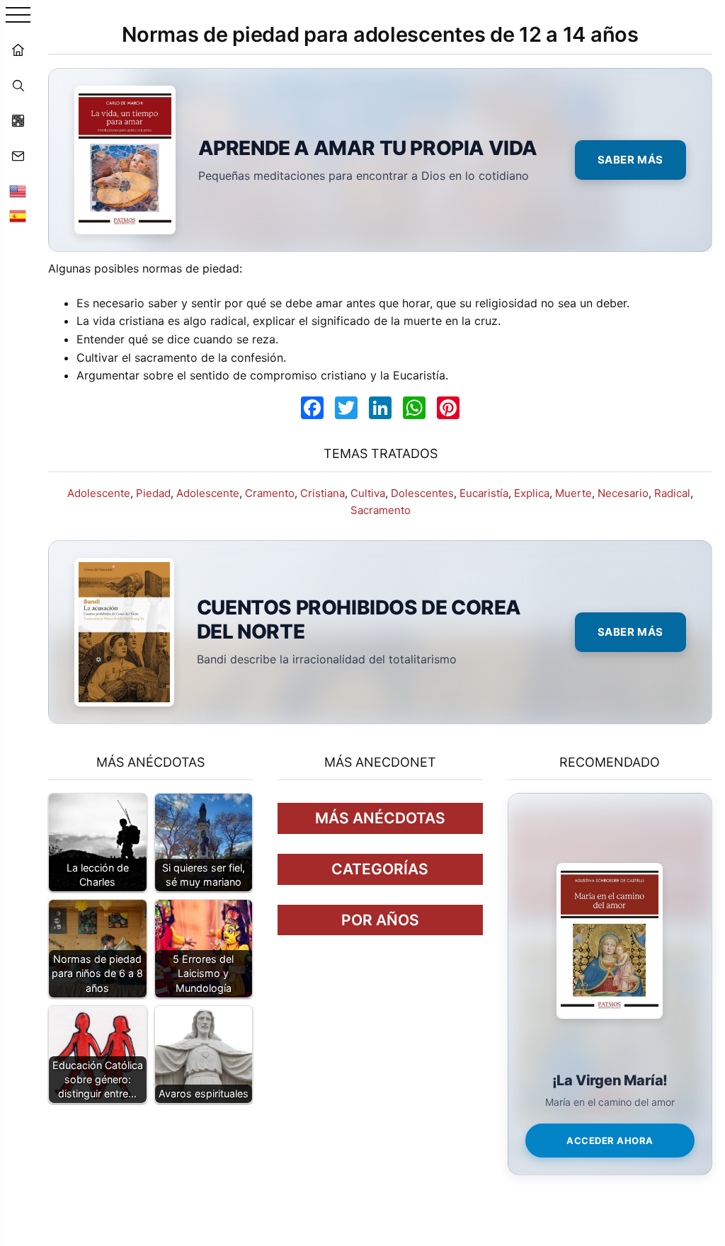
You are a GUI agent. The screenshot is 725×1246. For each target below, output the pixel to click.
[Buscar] (17, 85)
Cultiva (367, 493)
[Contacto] (17, 155)
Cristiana (322, 493)
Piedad (153, 493)
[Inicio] (17, 49)
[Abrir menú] (18, 16)
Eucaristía (483, 493)
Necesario (623, 493)
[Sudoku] (17, 120)
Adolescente (98, 493)
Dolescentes (422, 493)
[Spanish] (17, 216)
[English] (17, 191)
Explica (531, 493)
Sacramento (380, 510)
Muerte (573, 493)
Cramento (270, 493)
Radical (672, 493)
